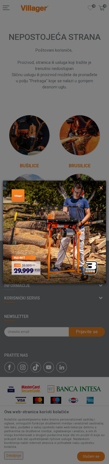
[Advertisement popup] (54, 231)
